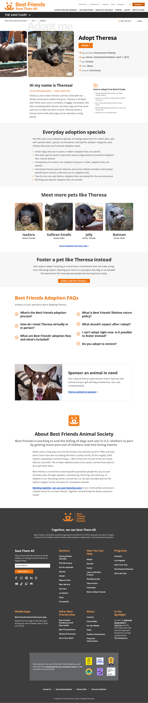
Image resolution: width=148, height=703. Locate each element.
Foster (89, 568)
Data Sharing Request (64, 689)
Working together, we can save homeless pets (57, 487)
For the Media (93, 625)
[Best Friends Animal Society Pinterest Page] (27, 578)
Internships (92, 621)
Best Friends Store (67, 629)
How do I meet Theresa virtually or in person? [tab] (44, 326)
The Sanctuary (86, 10)
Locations (105, 4)
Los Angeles (119, 560)
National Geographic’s (123, 623)
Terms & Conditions (98, 689)
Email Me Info (125, 21)
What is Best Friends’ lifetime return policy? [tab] (107, 314)
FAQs (89, 630)
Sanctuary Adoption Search (16, 21)
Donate (138, 4)
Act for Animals (66, 567)
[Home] (25, 6)
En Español (120, 4)
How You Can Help (104, 10)
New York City (120, 565)
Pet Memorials (94, 4)
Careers (90, 617)
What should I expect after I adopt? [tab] (106, 324)
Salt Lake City (120, 573)
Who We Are (83, 4)
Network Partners (67, 634)
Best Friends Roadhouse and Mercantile (66, 623)
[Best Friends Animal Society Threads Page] (36, 578)
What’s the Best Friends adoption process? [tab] (43, 314)
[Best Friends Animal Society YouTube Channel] (17, 584)
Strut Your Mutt (66, 638)
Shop (112, 4)
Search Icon (132, 4)
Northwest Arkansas (123, 569)
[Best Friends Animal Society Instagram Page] (22, 578)
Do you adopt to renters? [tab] (99, 344)
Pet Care (63, 588)
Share (140, 21)
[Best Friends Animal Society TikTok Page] (22, 584)
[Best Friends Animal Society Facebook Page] (17, 578)
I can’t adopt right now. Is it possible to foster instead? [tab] (107, 334)
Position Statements (96, 634)
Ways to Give (65, 580)
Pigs (33, 21)
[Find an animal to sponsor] (74, 382)
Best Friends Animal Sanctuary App (31, 617)
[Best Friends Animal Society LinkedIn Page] (32, 578)
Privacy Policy (81, 689)
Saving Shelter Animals (65, 10)
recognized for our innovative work (61, 666)
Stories (118, 10)
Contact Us (47, 689)
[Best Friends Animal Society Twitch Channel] (27, 584)
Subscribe (23, 571)
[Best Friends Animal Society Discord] (32, 584)
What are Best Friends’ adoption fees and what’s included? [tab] (45, 337)
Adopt (127, 10)
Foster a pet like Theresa (73, 280)
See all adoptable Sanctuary (74, 246)
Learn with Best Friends (94, 573)
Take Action (92, 583)
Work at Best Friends (96, 592)
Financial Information (92, 639)
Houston (118, 556)
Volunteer (91, 587)
